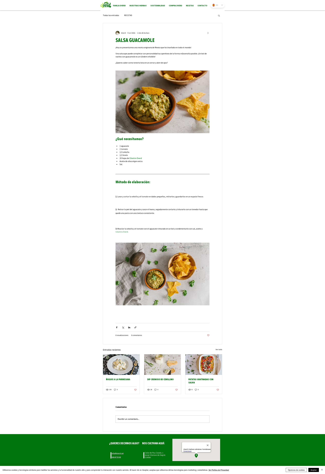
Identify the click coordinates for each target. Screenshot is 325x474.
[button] (219, 15)
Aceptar (314, 470)
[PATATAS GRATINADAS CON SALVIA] (203, 364)
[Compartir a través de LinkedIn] (129, 327)
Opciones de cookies (296, 470)
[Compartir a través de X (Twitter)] (123, 327)
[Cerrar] (321, 470)
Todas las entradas (111, 15)
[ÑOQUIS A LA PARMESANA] (121, 364)
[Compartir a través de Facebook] (117, 327)
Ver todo (219, 349)
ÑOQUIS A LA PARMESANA (118, 379)
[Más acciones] (207, 32)
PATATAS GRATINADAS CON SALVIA (200, 381)
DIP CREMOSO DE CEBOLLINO (160, 379)
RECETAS (128, 15)
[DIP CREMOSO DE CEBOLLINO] (162, 364)
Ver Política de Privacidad (218, 470)
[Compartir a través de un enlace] (135, 327)
